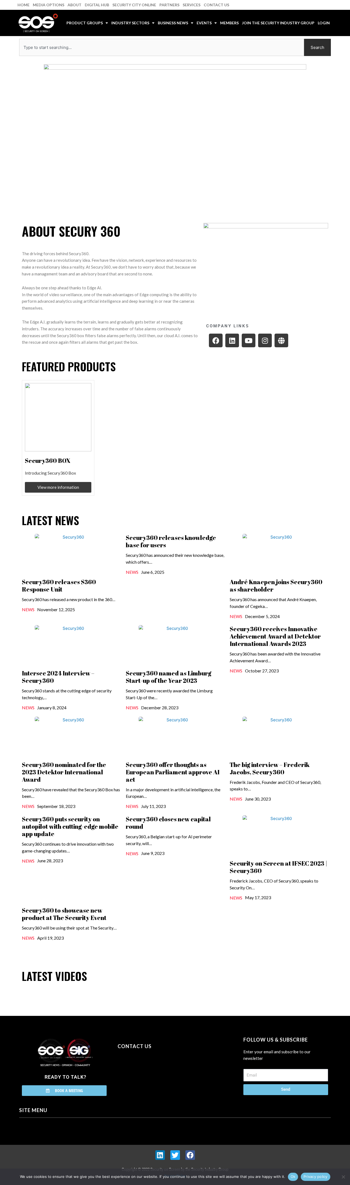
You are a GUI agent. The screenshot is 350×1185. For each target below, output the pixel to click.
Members (229, 22)
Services (191, 4)
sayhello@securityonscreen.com (152, 1071)
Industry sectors (130, 22)
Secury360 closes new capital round (168, 822)
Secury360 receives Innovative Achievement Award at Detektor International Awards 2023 (275, 636)
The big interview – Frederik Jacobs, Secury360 (270, 768)
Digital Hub (97, 4)
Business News (173, 22)
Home (24, 4)
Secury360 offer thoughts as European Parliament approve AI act (173, 772)
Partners (169, 4)
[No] (343, 1177)
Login (324, 22)
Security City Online (134, 4)
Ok (293, 1176)
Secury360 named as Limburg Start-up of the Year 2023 (168, 676)
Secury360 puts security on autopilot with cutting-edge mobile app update (70, 826)
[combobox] (161, 47)
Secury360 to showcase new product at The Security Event (64, 914)
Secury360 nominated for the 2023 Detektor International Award (64, 772)
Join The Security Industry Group (278, 22)
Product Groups (84, 22)
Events (204, 22)
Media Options (48, 4)
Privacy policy (316, 1176)
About (74, 4)
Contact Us (216, 4)
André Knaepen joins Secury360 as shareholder (276, 585)
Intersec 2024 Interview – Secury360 (58, 676)
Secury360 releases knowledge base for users (171, 541)
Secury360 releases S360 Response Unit (59, 585)
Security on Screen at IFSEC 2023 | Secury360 (278, 867)
